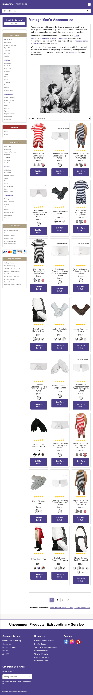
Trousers (7, 82)
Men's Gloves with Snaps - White (60, 387)
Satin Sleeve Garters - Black (38, 330)
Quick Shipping (8, 238)
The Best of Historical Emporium (46, 647)
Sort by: (32, 118)
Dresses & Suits (9, 175)
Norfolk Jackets (9, 282)
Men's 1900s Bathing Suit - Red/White (39, 156)
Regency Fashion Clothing (12, 271)
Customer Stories (41, 650)
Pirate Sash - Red (38, 559)
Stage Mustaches (9, 114)
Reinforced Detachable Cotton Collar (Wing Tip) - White (39, 388)
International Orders (10, 241)
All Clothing (7, 63)
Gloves (6, 108)
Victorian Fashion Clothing (12, 268)
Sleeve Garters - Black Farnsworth (81, 559)
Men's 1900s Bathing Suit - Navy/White (81, 212)
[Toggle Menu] (89, 4)
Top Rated (7, 50)
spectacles (62, 38)
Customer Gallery (41, 660)
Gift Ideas (7, 53)
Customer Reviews (10, 233)
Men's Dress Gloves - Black (38, 446)
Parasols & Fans (9, 212)
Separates (7, 71)
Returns (5, 650)
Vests (6, 77)
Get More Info (39, 172)
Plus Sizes (7, 155)
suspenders (44, 38)
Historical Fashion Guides (44, 640)
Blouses (6, 181)
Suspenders (8, 103)
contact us (73, 52)
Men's (6, 131)
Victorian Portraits (41, 654)
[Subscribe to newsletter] (29, 676)
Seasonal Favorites (10, 45)
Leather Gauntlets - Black (60, 212)
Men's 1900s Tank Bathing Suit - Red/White (81, 446)
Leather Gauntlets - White (60, 330)
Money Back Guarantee (11, 230)
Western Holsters (9, 97)
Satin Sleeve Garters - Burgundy (60, 559)
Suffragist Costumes (10, 263)
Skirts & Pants (8, 186)
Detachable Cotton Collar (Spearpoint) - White (60, 502)
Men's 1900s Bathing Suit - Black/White (39, 271)
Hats (5, 85)
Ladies (6, 134)
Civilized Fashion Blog (42, 657)
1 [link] (51, 599)
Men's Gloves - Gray (38, 502)
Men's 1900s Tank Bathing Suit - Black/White (81, 502)
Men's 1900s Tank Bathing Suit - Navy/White (81, 156)
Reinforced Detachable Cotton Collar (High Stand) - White (59, 272)
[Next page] (68, 600)
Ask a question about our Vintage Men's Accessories (70, 607)
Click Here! (14, 24)
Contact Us (6, 644)
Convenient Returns (10, 244)
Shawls (6, 210)
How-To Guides (40, 644)
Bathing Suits (8, 116)
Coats (6, 74)
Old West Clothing (9, 266)
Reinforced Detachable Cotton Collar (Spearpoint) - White (81, 388)
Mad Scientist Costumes (11, 276)
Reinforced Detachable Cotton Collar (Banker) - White (39, 213)
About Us (5, 654)
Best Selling (7, 42)
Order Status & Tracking (11, 640)
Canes (6, 105)
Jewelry (6, 204)
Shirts (6, 79)
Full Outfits (7, 66)
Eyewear (7, 111)
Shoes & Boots (8, 90)
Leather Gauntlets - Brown (81, 330)
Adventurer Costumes (10, 279)
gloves (52, 38)
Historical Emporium (14, 4)
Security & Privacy (9, 235)
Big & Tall (7, 48)
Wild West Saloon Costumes (12, 284)
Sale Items (7, 56)
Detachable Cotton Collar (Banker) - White (60, 156)
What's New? (8, 40)
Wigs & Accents (9, 201)
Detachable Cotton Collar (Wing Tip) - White (60, 446)
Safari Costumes (9, 274)
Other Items (7, 119)
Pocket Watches (9, 100)
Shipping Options (9, 647)
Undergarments (9, 199)
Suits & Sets (8, 68)
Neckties (7, 87)
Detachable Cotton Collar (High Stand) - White (81, 271)
